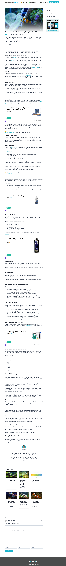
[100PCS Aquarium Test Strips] (36, 340)
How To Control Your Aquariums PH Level (36, 482)
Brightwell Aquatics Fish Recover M (18, 239)
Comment (8, 534)
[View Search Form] (60, 2)
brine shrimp (22, 403)
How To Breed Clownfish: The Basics (36, 502)
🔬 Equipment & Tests (43, 2)
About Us (26, 559)
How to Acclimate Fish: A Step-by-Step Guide (11, 482)
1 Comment (21, 34)
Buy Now (8, 118)
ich (28, 189)
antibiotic (7, 234)
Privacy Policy (39, 559)
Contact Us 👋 (32, 559)
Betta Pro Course (54, 2)
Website (33, 547)
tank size (15, 57)
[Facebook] (30, 562)
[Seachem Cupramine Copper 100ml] (36, 205)
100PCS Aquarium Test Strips (16, 332)
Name (7, 547)
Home (6, 29)
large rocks (28, 75)
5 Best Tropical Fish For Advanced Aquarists (11, 502)
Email (20, 547)
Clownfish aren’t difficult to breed (12, 376)
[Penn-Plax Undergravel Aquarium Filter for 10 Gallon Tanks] (36, 116)
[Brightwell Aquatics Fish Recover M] (36, 253)
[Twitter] (33, 562)
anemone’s (13, 60)
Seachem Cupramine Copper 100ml (18, 196)
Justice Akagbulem (24, 504)
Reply (41, 520)
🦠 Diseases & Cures (33, 2)
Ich (6, 185)
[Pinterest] (36, 562)
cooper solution (33, 191)
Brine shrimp (10, 151)
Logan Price (24, 449)
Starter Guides (18, 29)
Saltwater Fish (11, 29)
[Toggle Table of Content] (16, 45)
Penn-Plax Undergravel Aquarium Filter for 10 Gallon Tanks (18, 108)
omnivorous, (14, 147)
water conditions (29, 325)
